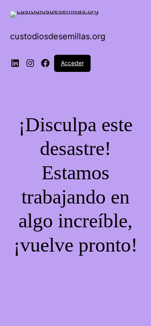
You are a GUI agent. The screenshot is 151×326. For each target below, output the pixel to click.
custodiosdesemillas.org (57, 36)
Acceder (72, 62)
